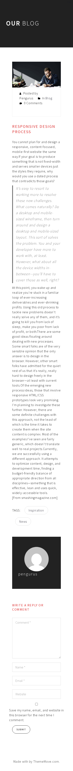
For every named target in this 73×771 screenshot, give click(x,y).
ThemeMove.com (46, 761)
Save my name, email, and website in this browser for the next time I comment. (36, 715)
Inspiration (36, 510)
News (23, 521)
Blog (48, 98)
